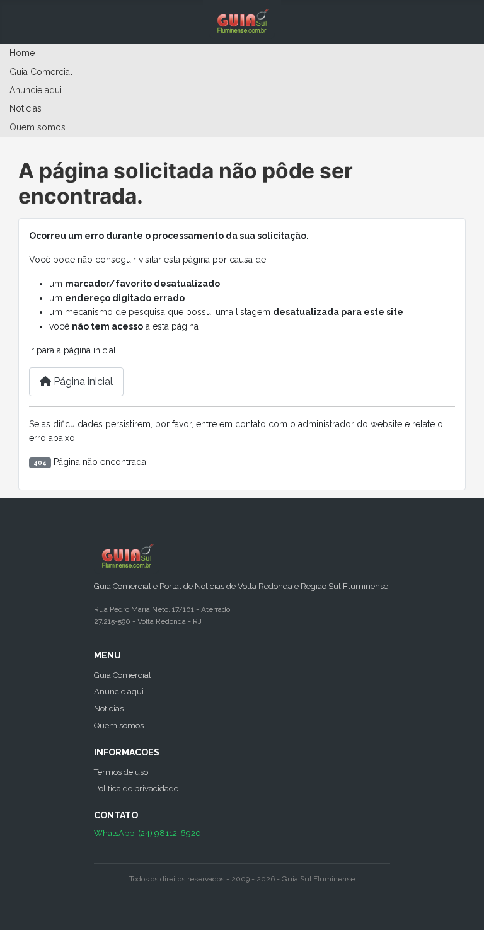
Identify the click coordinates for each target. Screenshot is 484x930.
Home (22, 53)
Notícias (25, 108)
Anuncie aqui (35, 90)
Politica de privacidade (136, 788)
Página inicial (82, 382)
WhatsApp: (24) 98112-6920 (147, 833)
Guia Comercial (40, 72)
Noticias (109, 708)
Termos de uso (121, 772)
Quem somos (37, 127)
